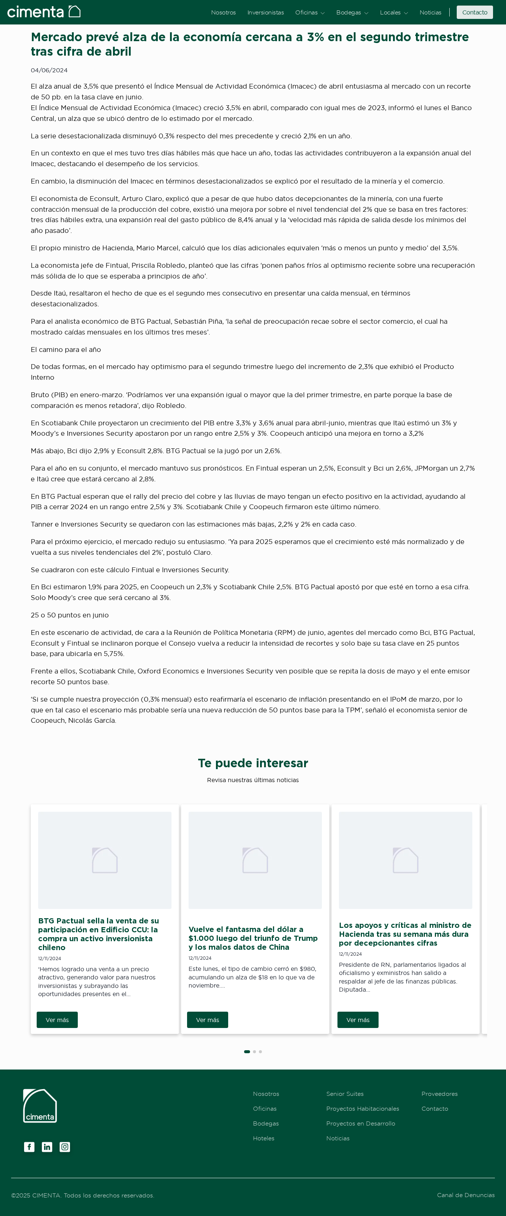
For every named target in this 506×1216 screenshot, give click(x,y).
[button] (247, 1051)
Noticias (431, 12)
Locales (390, 12)
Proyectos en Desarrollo (360, 1123)
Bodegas (348, 12)
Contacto (474, 12)
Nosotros (223, 12)
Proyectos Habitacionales (362, 1108)
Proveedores (440, 1093)
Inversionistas (265, 12)
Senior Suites (345, 1093)
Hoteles (263, 1138)
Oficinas (306, 12)
